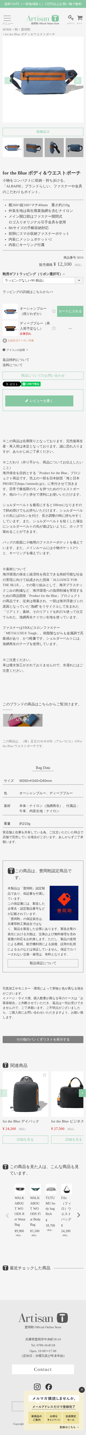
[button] (3, 1093)
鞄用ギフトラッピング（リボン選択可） (34, 274)
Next (77, 80)
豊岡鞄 (25, 29)
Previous (8, 80)
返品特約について (16, 360)
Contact (43, 1369)
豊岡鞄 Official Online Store (45, 23)
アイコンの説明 (15, 349)
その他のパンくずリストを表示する (43, 1039)
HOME (7, 29)
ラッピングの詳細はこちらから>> (28, 292)
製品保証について (43, 963)
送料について (13, 365)
